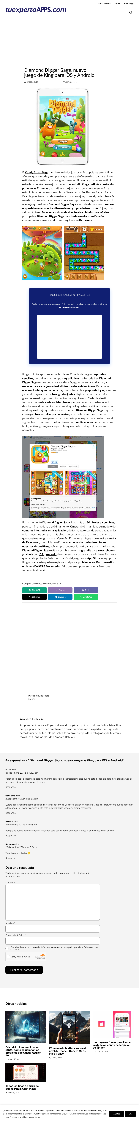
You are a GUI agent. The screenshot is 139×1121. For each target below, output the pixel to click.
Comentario (12, 882)
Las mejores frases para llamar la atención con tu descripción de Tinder (112, 1045)
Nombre (10, 923)
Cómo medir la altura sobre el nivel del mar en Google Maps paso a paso (67, 1051)
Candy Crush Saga (36, 172)
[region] (69, 1113)
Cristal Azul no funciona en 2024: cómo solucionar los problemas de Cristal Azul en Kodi (23, 1051)
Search (131, 12)
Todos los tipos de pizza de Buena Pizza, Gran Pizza (22, 1087)
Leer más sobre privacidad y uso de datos (22, 1117)
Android (51, 554)
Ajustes (116, 1114)
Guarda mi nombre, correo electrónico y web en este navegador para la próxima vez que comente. (54, 948)
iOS (41, 554)
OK (130, 1114)
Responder (10, 787)
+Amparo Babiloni (64, 737)
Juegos (31, 699)
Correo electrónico (15, 935)
